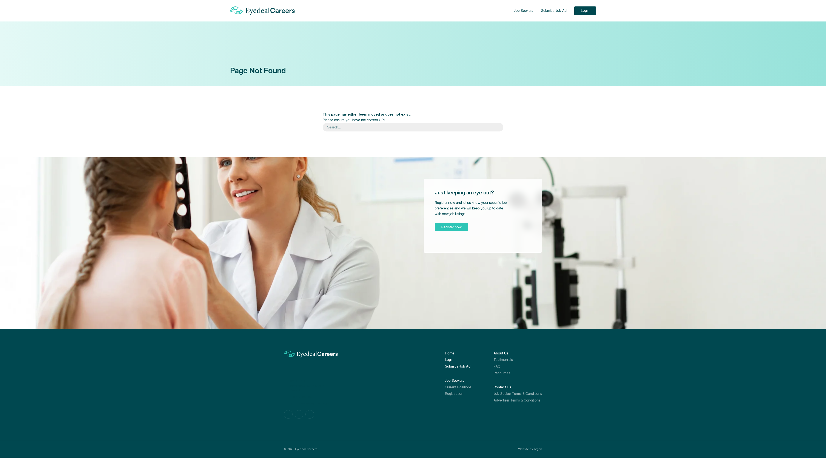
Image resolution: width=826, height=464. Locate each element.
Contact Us (502, 387)
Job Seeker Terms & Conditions (517, 393)
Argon (538, 449)
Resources (501, 373)
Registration (454, 393)
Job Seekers (523, 10)
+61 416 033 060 (301, 396)
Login (585, 10)
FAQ (496, 366)
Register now (451, 227)
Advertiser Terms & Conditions (516, 400)
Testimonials (503, 359)
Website (523, 449)
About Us (500, 353)
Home (449, 353)
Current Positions (458, 387)
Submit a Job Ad (554, 10)
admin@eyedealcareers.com (309, 403)
